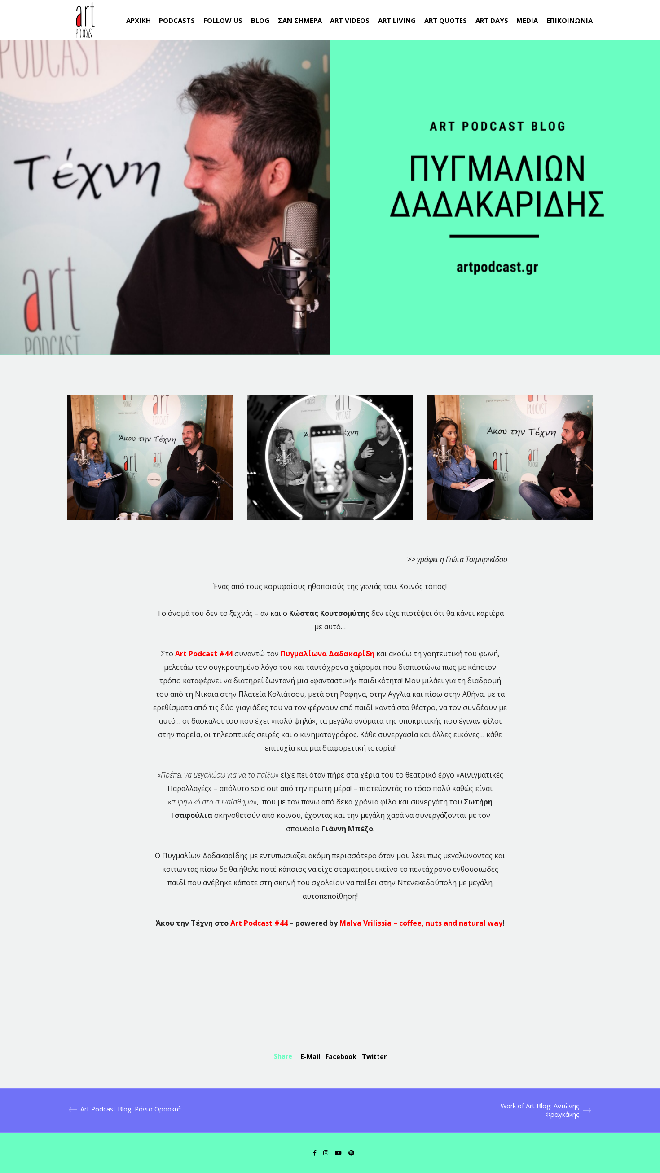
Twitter (374, 1056)
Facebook (341, 1056)
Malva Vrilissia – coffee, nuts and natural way (420, 923)
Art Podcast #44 (259, 923)
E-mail (310, 1056)
